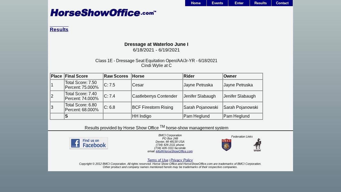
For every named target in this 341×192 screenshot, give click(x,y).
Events (217, 3)
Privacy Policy (181, 160)
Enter (239, 3)
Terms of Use (157, 160)
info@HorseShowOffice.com (174, 151)
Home (196, 3)
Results (260, 3)
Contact (282, 3)
